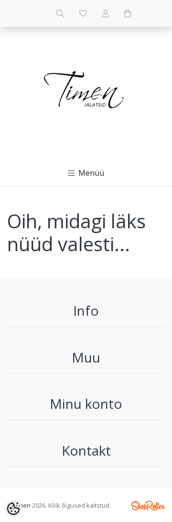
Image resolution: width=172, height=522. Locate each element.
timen (22, 505)
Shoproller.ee (148, 506)
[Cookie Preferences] (13, 508)
